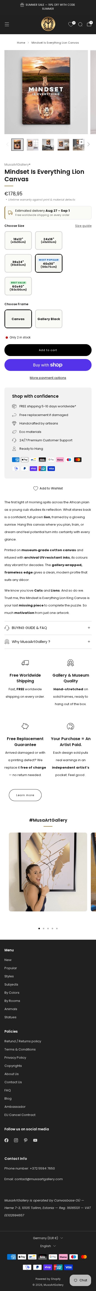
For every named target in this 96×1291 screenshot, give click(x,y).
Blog (8, 1098)
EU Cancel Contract (19, 1114)
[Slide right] (88, 144)
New (8, 960)
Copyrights (13, 1065)
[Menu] (6, 24)
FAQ (7, 1090)
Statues (10, 1017)
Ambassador (15, 1106)
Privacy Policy (15, 1057)
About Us (11, 1074)
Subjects (11, 984)
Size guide (83, 226)
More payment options (48, 377)
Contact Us (13, 1082)
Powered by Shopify (48, 1279)
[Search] (80, 24)
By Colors (11, 992)
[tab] (39, 928)
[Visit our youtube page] (35, 1140)
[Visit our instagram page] (16, 1140)
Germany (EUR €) (45, 1238)
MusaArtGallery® (17, 164)
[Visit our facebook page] (6, 1140)
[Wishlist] (70, 24)
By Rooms (12, 1000)
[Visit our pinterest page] (25, 1140)
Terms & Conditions (20, 1049)
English (45, 1246)
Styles (9, 976)
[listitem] (48, 7)
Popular (10, 968)
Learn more (25, 795)
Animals (10, 1009)
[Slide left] (8, 144)
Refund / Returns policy (22, 1041)
